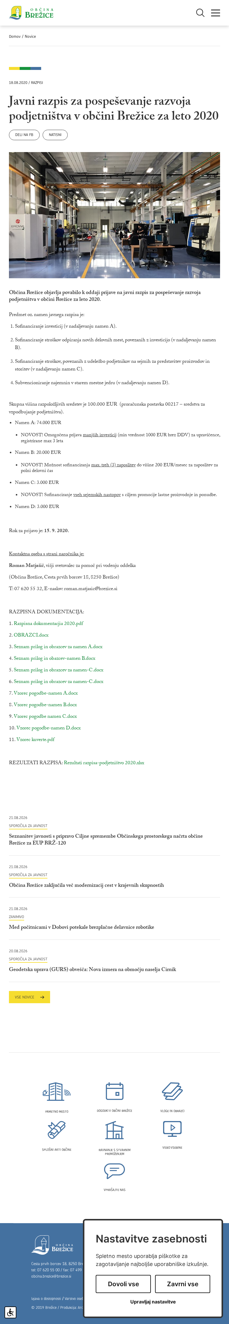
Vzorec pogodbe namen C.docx (45, 717)
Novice (30, 36)
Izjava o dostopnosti (46, 1298)
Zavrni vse (182, 1284)
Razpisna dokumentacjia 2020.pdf (48, 624)
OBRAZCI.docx (31, 635)
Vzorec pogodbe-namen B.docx (45, 705)
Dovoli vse (123, 1284)
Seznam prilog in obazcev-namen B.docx (54, 659)
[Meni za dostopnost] (10, 1312)
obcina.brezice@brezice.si (51, 1276)
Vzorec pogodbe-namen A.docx (46, 694)
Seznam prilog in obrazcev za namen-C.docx (58, 670)
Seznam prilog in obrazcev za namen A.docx (58, 647)
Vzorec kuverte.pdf (35, 740)
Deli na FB (24, 134)
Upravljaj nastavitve (153, 1302)
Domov (15, 36)
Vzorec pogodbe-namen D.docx (48, 728)
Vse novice (24, 997)
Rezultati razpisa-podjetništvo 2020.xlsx (104, 763)
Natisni (55, 134)
